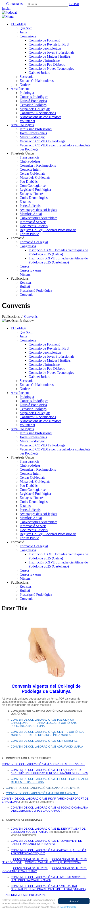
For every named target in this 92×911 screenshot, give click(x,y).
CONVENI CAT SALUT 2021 (69, 868)
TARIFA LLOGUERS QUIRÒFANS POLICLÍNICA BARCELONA (44, 724)
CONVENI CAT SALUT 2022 (19, 871)
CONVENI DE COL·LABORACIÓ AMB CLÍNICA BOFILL (44, 740)
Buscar (74, 4)
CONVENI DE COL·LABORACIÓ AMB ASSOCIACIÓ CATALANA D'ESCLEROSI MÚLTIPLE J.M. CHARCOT (49, 809)
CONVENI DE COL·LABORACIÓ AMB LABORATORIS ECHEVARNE (43, 764)
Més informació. (69, 907)
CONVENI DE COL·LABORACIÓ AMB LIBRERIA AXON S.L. (42, 793)
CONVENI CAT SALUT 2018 (30, 859)
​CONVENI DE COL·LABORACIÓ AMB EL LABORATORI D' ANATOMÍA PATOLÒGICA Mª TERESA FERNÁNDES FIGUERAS (49, 771)
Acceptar (74, 901)
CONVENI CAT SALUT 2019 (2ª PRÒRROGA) (53, 862)
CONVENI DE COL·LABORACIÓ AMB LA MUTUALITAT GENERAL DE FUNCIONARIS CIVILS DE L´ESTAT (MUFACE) (48, 888)
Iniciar (6, 8)
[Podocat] (9, 12)
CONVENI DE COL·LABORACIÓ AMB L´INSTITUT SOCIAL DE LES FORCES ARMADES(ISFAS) (48, 879)
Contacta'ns (14, 4)
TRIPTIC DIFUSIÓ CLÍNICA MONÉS (49, 735)
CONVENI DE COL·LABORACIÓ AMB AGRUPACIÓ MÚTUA (47, 746)
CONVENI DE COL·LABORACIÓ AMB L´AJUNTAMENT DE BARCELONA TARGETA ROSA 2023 (46, 842)
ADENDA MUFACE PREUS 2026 (25, 895)
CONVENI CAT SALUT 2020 (30, 868)
